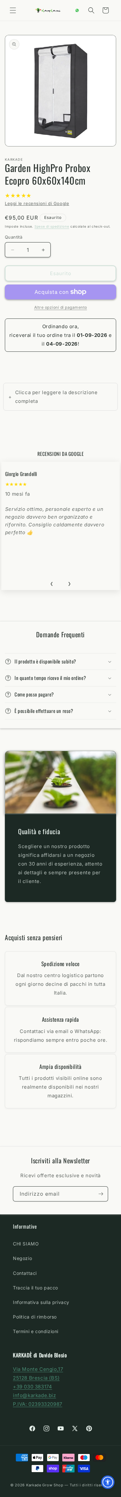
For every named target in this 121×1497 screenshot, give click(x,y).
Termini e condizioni (35, 1331)
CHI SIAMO (26, 1243)
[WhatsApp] (77, 10)
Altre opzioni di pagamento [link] (60, 307)
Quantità (13, 237)
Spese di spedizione (52, 226)
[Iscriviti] (101, 1193)
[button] (13, 10)
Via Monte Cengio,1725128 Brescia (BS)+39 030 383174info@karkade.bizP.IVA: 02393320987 (38, 1386)
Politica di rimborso (35, 1316)
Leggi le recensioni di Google (37, 203)
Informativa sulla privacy (41, 1302)
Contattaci (25, 1273)
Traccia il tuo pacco (35, 1287)
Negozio (22, 1258)
